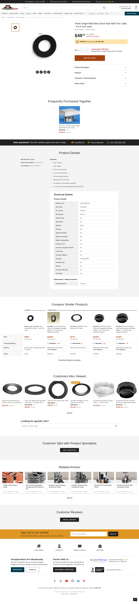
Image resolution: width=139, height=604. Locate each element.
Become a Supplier (64, 569)
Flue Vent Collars (20, 17)
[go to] (69, 115)
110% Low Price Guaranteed (58, 1)
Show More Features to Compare (69, 360)
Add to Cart (90, 58)
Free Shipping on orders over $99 (35, 1)
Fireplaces (5, 13)
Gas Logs (28, 13)
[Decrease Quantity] (82, 50)
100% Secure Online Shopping (81, 1)
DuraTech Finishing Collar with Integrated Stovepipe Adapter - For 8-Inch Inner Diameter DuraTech (125, 329)
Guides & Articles (78, 13)
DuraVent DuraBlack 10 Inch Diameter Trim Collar (79, 401)
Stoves (22, 13)
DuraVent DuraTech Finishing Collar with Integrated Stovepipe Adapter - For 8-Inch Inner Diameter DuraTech (126, 401)
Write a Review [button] (79, 29)
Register (17, 569)
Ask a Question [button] (90, 29)
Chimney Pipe (10, 17)
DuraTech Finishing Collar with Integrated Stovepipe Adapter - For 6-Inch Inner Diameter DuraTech (56, 329)
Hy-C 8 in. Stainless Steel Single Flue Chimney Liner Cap (69, 126)
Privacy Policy (74, 593)
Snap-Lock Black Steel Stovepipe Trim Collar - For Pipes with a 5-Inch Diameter (35, 401)
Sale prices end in (105, 1)
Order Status (100, 13)
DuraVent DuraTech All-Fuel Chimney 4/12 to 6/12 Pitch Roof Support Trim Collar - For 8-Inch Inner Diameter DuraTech (12, 401)
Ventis (32, 159)
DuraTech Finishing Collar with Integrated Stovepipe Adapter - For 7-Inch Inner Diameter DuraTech (102, 329)
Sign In (32, 570)
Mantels (40, 13)
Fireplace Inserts (13, 13)
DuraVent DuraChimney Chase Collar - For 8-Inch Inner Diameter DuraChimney (103, 401)
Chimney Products (58, 13)
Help (107, 13)
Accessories (47, 13)
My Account (92, 13)
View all (69, 413)
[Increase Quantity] (87, 50)
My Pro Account (131, 13)
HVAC (34, 13)
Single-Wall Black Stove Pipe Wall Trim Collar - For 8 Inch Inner (34, 328)
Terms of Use (64, 593)
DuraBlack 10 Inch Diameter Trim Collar (78, 327)
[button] (96, 142)
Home (3, 17)
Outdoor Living (68, 13)
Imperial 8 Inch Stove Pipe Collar (58, 400)
